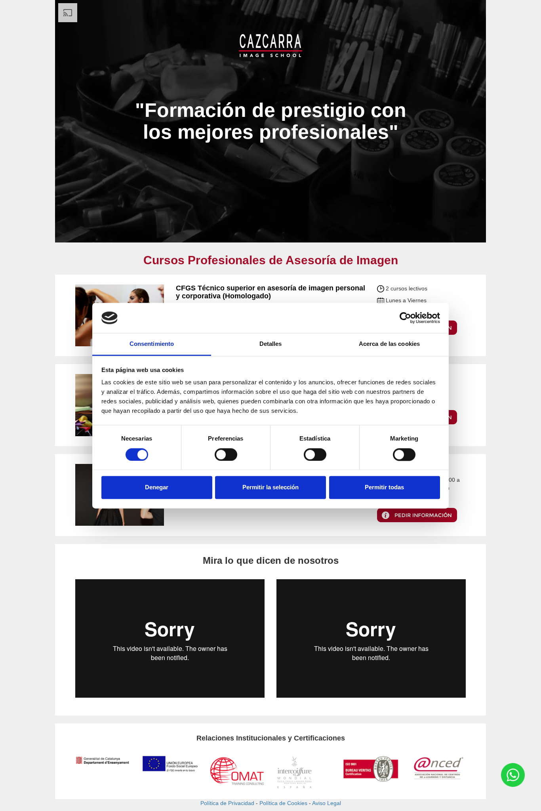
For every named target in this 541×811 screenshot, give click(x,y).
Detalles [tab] (270, 344)
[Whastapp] (513, 775)
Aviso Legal (326, 803)
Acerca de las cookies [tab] (389, 344)
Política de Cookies (283, 803)
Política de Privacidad (227, 803)
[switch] (226, 454)
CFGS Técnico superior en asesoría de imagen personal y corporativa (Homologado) (270, 292)
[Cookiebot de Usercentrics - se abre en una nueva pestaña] (405, 318)
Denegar (156, 487)
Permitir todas (384, 487)
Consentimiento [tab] (152, 344)
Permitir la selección (270, 487)
